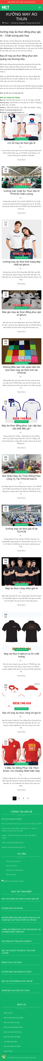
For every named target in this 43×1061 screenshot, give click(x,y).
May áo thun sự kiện (12, 1037)
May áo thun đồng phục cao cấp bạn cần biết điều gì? (21, 427)
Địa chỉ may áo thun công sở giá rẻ (21, 712)
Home (6, 23)
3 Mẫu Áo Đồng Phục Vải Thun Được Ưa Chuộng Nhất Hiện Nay (21, 769)
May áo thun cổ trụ (12, 1022)
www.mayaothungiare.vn (15, 112)
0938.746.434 (13, 835)
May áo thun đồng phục (13, 1027)
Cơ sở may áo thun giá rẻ (21, 143)
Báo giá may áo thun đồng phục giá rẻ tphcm (21, 313)
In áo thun (8, 1051)
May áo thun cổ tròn (12, 1046)
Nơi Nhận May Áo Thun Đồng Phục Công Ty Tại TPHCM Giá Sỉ (21, 477)
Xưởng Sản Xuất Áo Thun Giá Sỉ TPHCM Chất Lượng (22, 192)
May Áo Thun (17, 1057)
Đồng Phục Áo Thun (12, 962)
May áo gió (8, 1013)
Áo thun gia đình (10, 1041)
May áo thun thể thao (12, 1032)
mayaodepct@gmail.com (13, 110)
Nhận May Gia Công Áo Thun (15, 990)
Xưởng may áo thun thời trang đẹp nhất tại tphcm (21, 263)
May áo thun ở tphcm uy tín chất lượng (21, 655)
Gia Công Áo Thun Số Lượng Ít (17, 941)
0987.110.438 (29, 835)
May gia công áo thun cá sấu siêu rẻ (20, 899)
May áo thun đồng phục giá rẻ (17, 981)
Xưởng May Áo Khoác (12, 908)
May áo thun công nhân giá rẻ (21, 588)
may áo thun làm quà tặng (13, 69)
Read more (21, 159)
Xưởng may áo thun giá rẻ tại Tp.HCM (21, 530)
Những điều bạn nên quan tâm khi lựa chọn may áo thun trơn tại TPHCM (21, 370)
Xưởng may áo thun (21, 139)
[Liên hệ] (3, 1056)
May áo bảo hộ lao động (13, 1018)
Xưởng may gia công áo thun (16, 972)
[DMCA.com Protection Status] (13, 881)
